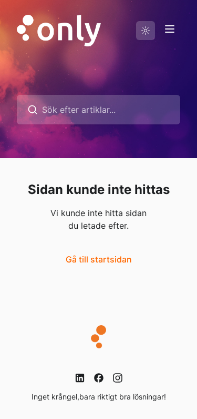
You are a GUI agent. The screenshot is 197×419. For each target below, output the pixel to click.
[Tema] (145, 30)
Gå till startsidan (99, 259)
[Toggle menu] (169, 29)
